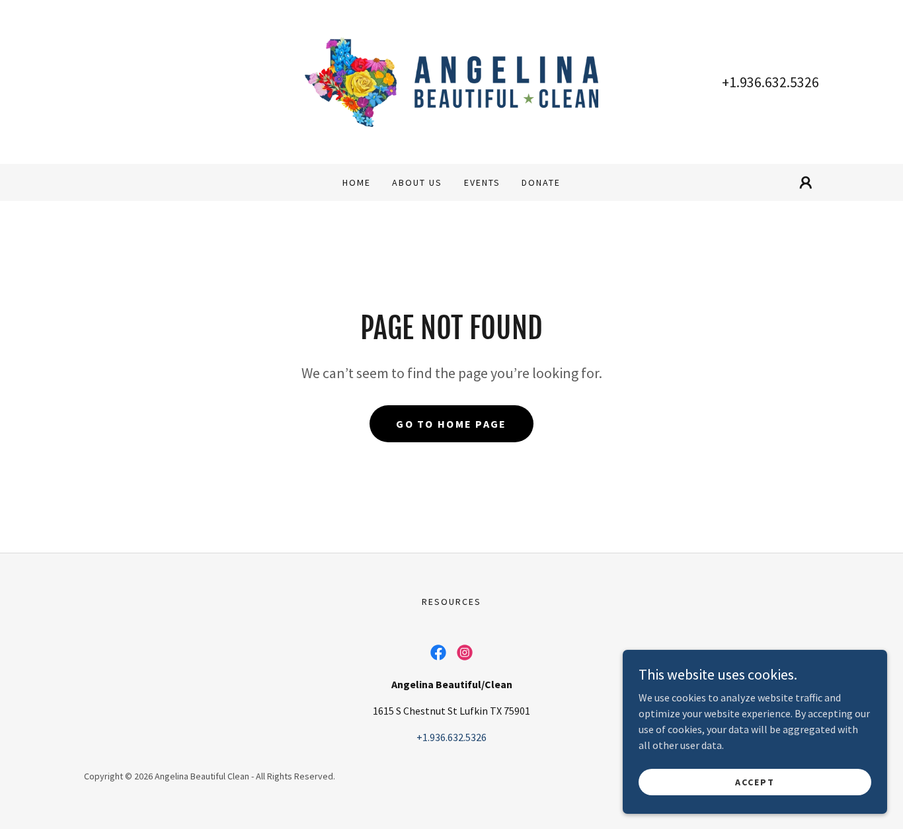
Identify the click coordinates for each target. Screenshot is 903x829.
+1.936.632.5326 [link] (770, 82)
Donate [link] (541, 182)
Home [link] (356, 182)
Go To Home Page (451, 423)
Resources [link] (451, 602)
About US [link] (417, 182)
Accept (755, 781)
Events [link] (482, 182)
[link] (452, 80)
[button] (806, 182)
